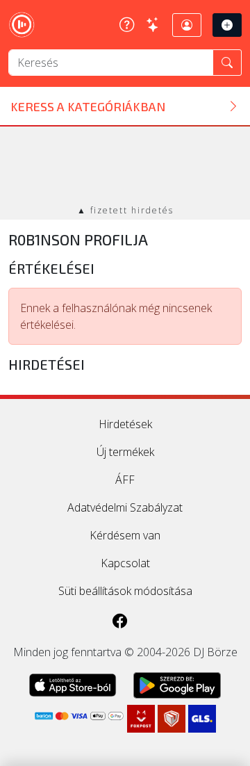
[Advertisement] (125, 167)
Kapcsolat (125, 563)
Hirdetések (125, 424)
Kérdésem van (125, 535)
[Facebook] (119, 621)
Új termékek (125, 451)
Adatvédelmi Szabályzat (125, 507)
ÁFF (125, 479)
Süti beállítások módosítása (125, 590)
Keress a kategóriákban (87, 106)
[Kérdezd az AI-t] (153, 25)
